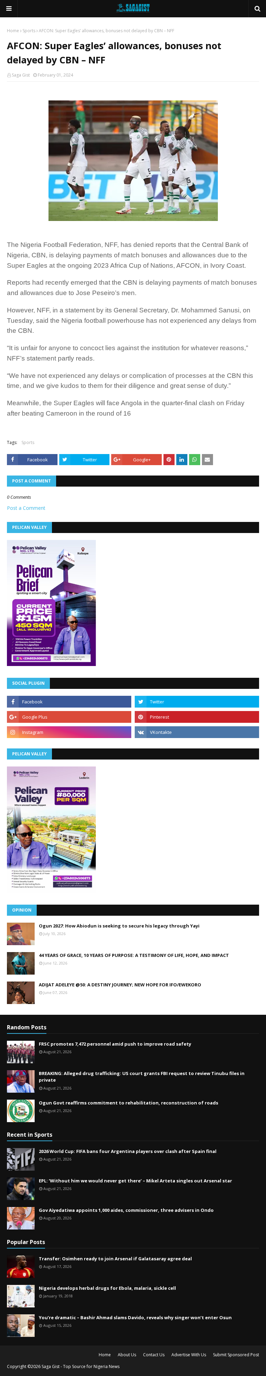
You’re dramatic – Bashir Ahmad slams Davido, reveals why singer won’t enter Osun (135, 1317)
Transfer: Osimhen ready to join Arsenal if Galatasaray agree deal (115, 1258)
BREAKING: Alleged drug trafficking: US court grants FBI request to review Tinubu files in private (142, 1076)
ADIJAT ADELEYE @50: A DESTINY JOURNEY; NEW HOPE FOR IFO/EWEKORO (120, 985)
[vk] (197, 732)
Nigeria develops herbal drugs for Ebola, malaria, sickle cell (107, 1288)
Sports (29, 31)
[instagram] (69, 732)
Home (13, 31)
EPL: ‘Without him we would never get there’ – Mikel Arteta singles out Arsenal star (135, 1181)
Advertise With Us (188, 1355)
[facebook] (69, 702)
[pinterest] (197, 717)
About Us (127, 1355)
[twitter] (197, 702)
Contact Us (154, 1355)
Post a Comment (26, 508)
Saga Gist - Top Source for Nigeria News (80, 1366)
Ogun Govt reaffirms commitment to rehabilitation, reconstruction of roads (128, 1103)
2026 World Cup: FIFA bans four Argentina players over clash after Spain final (127, 1151)
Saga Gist (21, 75)
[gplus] (69, 717)
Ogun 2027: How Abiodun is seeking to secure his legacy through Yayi (119, 926)
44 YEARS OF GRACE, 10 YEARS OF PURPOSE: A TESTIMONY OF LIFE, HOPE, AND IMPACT (134, 955)
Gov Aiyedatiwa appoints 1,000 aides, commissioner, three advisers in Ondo (126, 1210)
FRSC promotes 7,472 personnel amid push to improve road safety (115, 1044)
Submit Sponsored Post (236, 1355)
